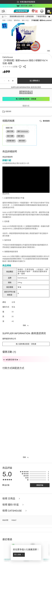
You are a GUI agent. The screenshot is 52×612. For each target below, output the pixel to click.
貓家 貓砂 (20, 136)
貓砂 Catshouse (22, 131)
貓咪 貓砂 (22, 141)
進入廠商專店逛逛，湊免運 (26, 99)
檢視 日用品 (9, 498)
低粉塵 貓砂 (11, 141)
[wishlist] (20, 66)
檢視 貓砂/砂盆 (10, 504)
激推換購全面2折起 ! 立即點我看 (16, 16)
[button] (48, 11)
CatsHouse (7, 57)
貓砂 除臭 (10, 131)
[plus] (13, 81)
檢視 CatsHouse (12, 510)
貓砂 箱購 (10, 136)
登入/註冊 (17, 554)
